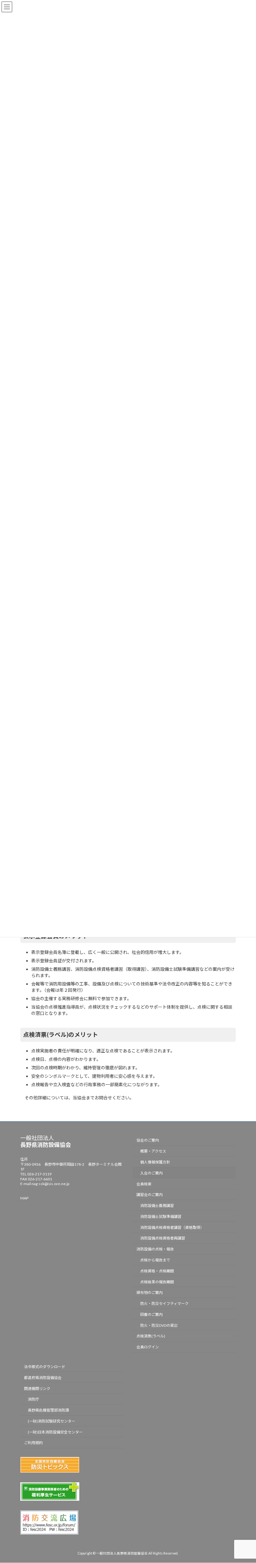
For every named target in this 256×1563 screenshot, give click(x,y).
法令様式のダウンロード (44, 1366)
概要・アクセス (153, 1151)
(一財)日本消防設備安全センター (55, 1432)
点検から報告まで (155, 1260)
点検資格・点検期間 (157, 1271)
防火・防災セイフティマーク (164, 1303)
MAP (24, 1198)
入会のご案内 (151, 1173)
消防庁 (33, 1399)
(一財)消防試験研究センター (51, 1421)
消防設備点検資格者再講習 (162, 1238)
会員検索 (143, 1184)
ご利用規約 (33, 1443)
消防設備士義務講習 (157, 1205)
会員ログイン (147, 1347)
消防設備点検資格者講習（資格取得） (172, 1227)
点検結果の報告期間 (157, 1282)
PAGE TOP (244, 1509)
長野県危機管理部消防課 (48, 1410)
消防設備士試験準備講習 (160, 1216)
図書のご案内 (151, 1314)
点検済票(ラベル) (150, 1336)
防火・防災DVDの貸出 (159, 1325)
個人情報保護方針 (155, 1162)
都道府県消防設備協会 (43, 1377)
